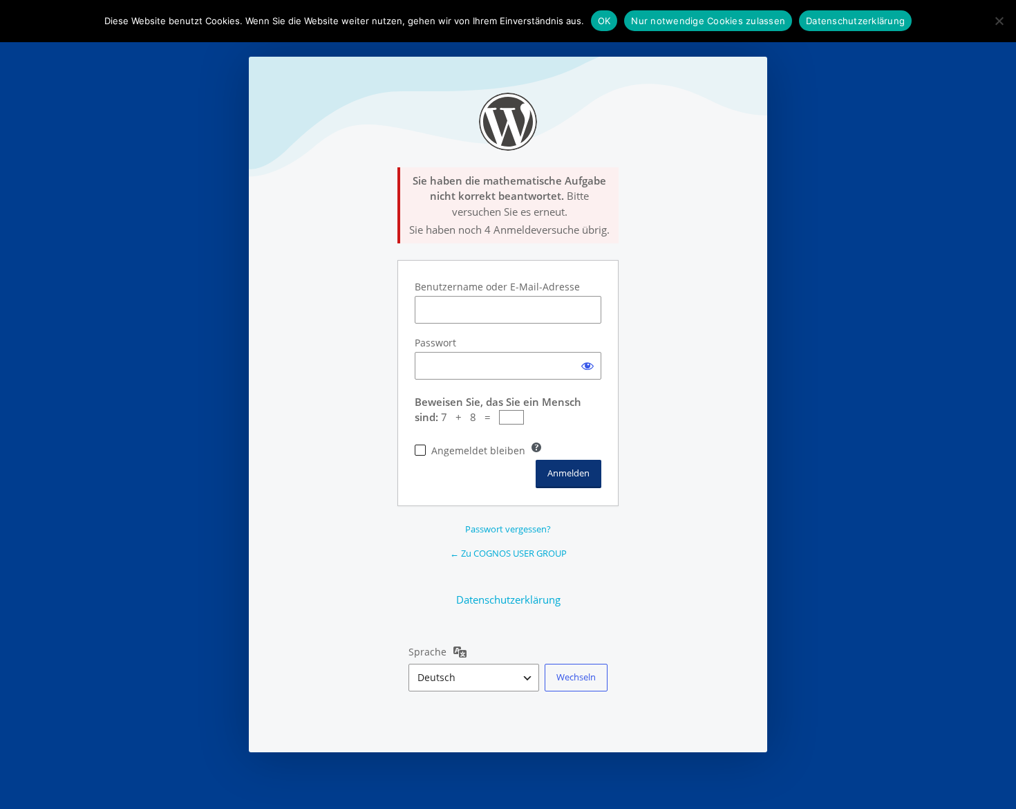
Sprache (427, 651)
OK (604, 20)
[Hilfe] (536, 447)
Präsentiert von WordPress (508, 122)
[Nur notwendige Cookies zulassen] (999, 21)
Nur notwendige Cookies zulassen (708, 20)
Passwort (435, 342)
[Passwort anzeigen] (587, 366)
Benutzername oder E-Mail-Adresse (497, 286)
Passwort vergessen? (508, 529)
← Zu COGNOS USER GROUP (508, 553)
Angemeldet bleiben (478, 450)
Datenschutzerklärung (508, 599)
